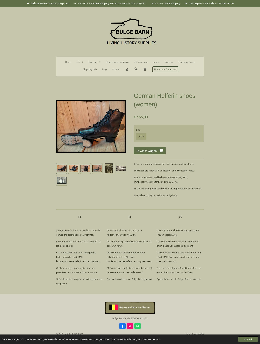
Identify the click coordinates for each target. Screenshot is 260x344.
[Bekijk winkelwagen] (144, 69)
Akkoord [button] (248, 339)
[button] (61, 168)
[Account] (127, 69)
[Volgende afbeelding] (122, 127)
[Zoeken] (135, 68)
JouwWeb (199, 334)
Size (138, 129)
